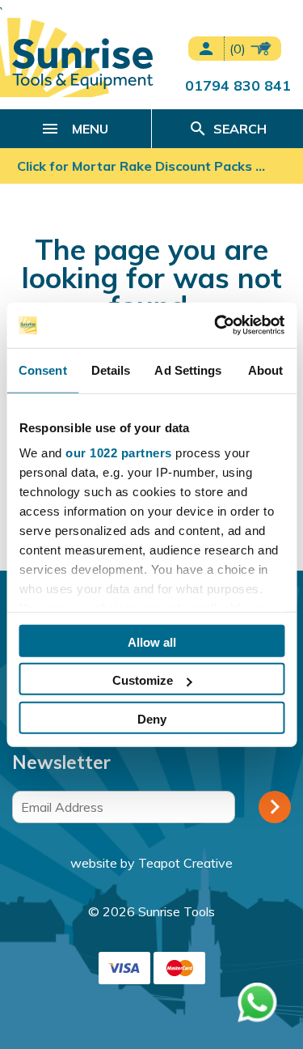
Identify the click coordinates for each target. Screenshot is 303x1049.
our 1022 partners (118, 453)
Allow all (152, 641)
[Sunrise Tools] (83, 63)
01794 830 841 (238, 85)
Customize (142, 680)
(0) (239, 48)
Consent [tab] (43, 369)
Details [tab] (111, 369)
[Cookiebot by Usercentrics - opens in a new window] (215, 325)
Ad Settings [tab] (187, 369)
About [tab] (266, 369)
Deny (151, 718)
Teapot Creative (185, 863)
